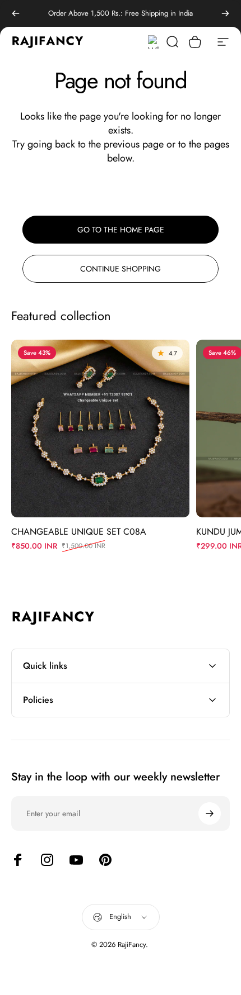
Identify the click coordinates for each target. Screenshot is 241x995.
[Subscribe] (209, 813)
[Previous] (15, 13)
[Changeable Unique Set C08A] (100, 428)
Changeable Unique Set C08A (78, 531)
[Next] (225, 13)
